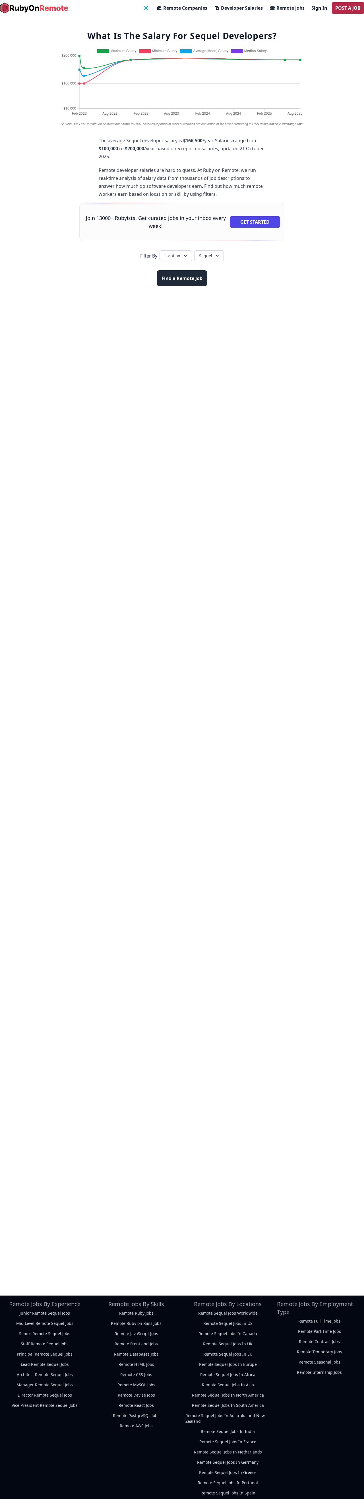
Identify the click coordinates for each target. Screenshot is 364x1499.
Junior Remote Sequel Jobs (45, 1313)
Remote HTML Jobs (136, 1364)
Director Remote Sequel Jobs (45, 1395)
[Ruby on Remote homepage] (34, 8)
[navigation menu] (146, 8)
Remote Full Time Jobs (319, 1321)
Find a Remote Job (182, 278)
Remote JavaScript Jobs (136, 1333)
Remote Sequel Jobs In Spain (227, 1493)
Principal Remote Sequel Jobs (45, 1354)
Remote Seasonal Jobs (319, 1362)
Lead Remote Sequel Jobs (45, 1364)
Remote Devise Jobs (136, 1395)
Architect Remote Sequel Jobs (45, 1374)
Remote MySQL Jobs (136, 1384)
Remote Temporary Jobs (319, 1351)
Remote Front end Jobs (136, 1343)
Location (172, 255)
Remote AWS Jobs (136, 1425)
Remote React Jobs (136, 1405)
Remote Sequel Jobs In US (228, 1323)
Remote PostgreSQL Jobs (136, 1415)
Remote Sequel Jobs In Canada (227, 1333)
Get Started (255, 222)
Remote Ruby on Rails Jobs (136, 1323)
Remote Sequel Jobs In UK (228, 1343)
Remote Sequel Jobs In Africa (227, 1374)
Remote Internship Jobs (319, 1372)
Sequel (205, 255)
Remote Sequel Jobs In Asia (228, 1384)
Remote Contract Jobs (319, 1341)
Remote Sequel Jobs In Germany (227, 1462)
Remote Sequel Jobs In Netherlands (228, 1452)
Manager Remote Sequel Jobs (44, 1384)
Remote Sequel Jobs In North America (228, 1395)
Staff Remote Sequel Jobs (45, 1343)
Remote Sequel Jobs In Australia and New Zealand (225, 1418)
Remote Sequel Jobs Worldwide (228, 1313)
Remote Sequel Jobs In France (227, 1441)
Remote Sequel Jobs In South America (228, 1405)
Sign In (319, 8)
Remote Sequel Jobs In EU (228, 1354)
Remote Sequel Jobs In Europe (228, 1364)
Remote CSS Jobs (136, 1374)
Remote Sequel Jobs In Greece (228, 1472)
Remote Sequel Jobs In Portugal (228, 1482)
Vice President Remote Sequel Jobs (45, 1405)
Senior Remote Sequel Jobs (44, 1333)
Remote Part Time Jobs (319, 1331)
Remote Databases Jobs (136, 1354)
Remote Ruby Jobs (136, 1313)
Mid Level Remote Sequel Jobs (44, 1323)
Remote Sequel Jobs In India (228, 1431)
